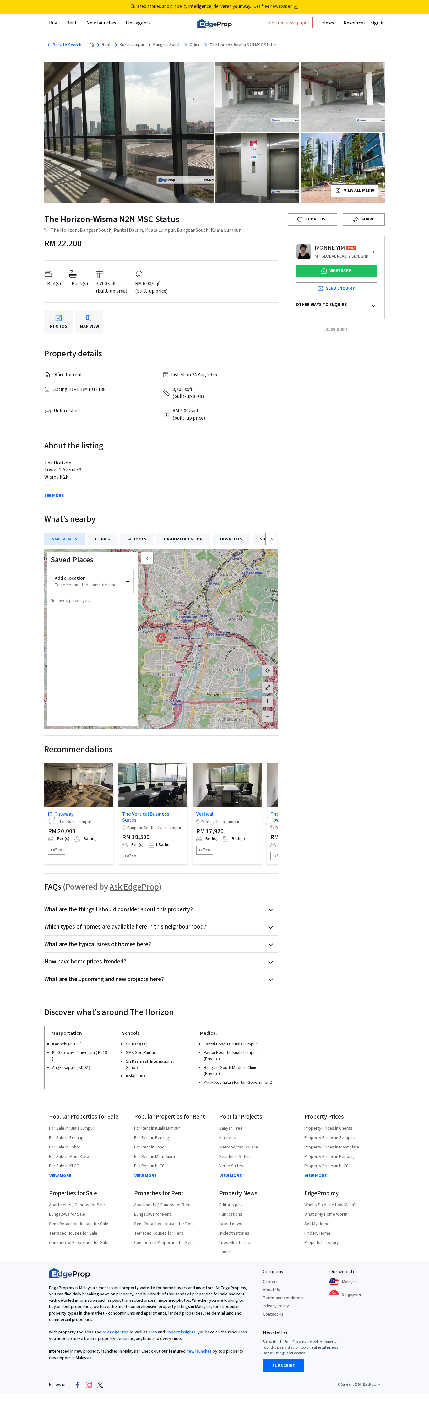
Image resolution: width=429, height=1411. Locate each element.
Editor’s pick (231, 1205)
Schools (137, 539)
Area (152, 1332)
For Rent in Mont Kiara (154, 1156)
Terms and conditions (283, 1298)
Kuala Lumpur (132, 45)
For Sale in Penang (66, 1138)
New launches (101, 22)
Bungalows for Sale (67, 1214)
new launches (199, 1351)
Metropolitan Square (238, 1147)
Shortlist (316, 219)
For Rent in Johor (150, 1147)
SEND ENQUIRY (340, 288)
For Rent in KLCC (149, 1166)
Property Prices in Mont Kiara (331, 1147)
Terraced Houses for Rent (158, 1233)
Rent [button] (71, 22)
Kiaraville (227, 1138)
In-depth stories (234, 1233)
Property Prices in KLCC (326, 1166)
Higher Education (183, 539)
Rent (106, 45)
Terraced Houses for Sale (73, 1233)
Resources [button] (355, 22)
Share (367, 219)
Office (195, 45)
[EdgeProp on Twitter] (100, 1384)
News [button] (328, 22)
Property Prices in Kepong (329, 1156)
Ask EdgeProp (134, 887)
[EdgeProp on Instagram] (89, 1384)
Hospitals (231, 539)
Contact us (273, 1314)
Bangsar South (167, 45)
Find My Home (317, 1233)
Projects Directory (321, 1243)
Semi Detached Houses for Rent (164, 1224)
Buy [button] (53, 22)
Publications (230, 1214)
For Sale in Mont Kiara (69, 1156)
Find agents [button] (138, 22)
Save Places (64, 539)
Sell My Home (316, 1224)
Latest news (230, 1224)
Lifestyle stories (234, 1243)
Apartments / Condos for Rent (162, 1205)
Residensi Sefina (235, 1156)
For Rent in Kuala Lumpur (157, 1128)
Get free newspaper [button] (288, 22)
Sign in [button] (377, 22)
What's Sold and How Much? (330, 1205)
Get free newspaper (272, 6)
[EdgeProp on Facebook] (77, 1384)
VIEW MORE (60, 1176)
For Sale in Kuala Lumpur (71, 1128)
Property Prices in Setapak (329, 1138)
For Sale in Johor (64, 1147)
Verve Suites (231, 1166)
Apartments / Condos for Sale (77, 1205)
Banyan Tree (231, 1128)
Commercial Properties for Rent (164, 1243)
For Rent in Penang (151, 1138)
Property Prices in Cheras (328, 1128)
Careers (270, 1281)
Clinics (102, 539)
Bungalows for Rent (152, 1214)
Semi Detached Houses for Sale (78, 1224)
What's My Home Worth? (326, 1214)
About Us (271, 1290)
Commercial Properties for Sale (78, 1243)
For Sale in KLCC (64, 1166)
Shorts (225, 1252)
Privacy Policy (276, 1306)
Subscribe (283, 1366)
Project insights (180, 1332)
